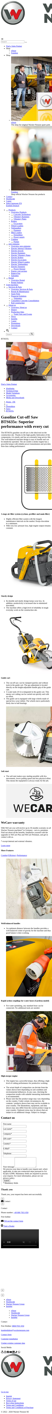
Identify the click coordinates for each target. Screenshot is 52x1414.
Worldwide (10, 199)
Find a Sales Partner (14, 46)
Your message (9, 1167)
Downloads (15, 325)
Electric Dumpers (18, 267)
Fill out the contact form (13, 1221)
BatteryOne (15, 273)
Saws (8, 409)
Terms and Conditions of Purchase (19, 1407)
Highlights (10, 388)
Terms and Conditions (15, 1405)
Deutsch (16, 206)
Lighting (14, 239)
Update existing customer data (13, 1343)
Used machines (12, 285)
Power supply (19, 237)
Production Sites (17, 312)
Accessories (11, 395)
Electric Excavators (19, 260)
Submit (6, 1181)
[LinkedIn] (13, 1352)
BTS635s (10, 411)
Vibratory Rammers (21, 217)
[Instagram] (5, 1352)
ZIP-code (7, 1139)
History (14, 310)
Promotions (15, 323)
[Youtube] (11, 1352)
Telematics (18, 298)
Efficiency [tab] (12, 855)
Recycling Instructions (15, 1403)
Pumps (16, 242)
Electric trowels (17, 251)
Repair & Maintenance (20, 291)
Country (7, 1144)
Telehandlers (16, 228)
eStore (13, 51)
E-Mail (6, 1148)
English (9, 206)
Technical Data (12, 391)
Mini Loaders (16, 233)
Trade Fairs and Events (23, 314)
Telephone (7, 1153)
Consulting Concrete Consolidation (25, 301)
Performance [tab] (22, 855)
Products (12, 210)
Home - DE (10, 402)
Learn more (5, 845)
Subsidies (15, 276)
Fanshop (14, 53)
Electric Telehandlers (19, 264)
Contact (9, 197)
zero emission (14, 244)
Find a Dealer (9, 1226)
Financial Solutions (18, 296)
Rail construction (18, 303)
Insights (14, 319)
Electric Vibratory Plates (20, 255)
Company (7, 1134)
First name (7, 1124)
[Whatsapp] (19, 1352)
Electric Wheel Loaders (20, 262)
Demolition (18, 235)
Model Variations (13, 393)
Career (8, 201)
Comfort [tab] (4, 855)
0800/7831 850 (18, 1326)
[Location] (2, 1352)
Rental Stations (17, 282)
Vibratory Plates (20, 219)
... (7, 404)
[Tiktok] (16, 1352)
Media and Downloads (15, 398)
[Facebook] (8, 1352)
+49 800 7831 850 (21, 1212)
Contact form (6, 1335)
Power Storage (19, 269)
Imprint (9, 1396)
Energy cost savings (19, 271)
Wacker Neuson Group (15, 1304)
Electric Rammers (18, 253)
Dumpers (17, 230)
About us (12, 305)
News (13, 316)
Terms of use (11, 1401)
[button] (14, 203)
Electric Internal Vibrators (21, 248)
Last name (7, 1129)
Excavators (18, 223)
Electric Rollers (17, 257)
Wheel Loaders (17, 226)
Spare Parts (15, 294)
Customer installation (9, 1339)
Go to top (5, 1392)
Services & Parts (15, 287)
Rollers (14, 221)
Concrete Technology (22, 214)
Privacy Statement (13, 1398)
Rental (11, 278)
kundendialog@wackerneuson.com (15, 1330)
